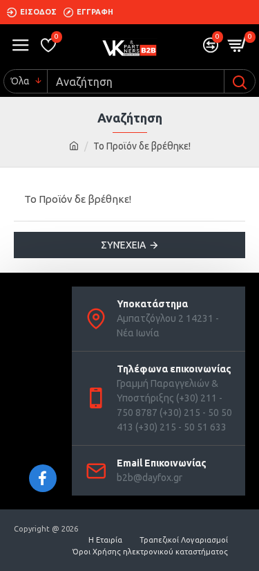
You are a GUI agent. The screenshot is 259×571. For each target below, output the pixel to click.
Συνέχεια (123, 245)
